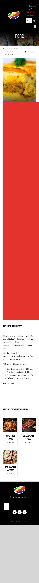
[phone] (24, 512)
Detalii (11, 427)
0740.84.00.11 (31, 12)
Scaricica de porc (28, 437)
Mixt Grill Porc (10, 437)
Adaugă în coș (10, 425)
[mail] (20, 512)
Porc (10, 48)
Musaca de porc (19, 48)
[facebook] (15, 512)
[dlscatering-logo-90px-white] (14, 12)
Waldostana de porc (10, 468)
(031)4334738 (31, 15)
